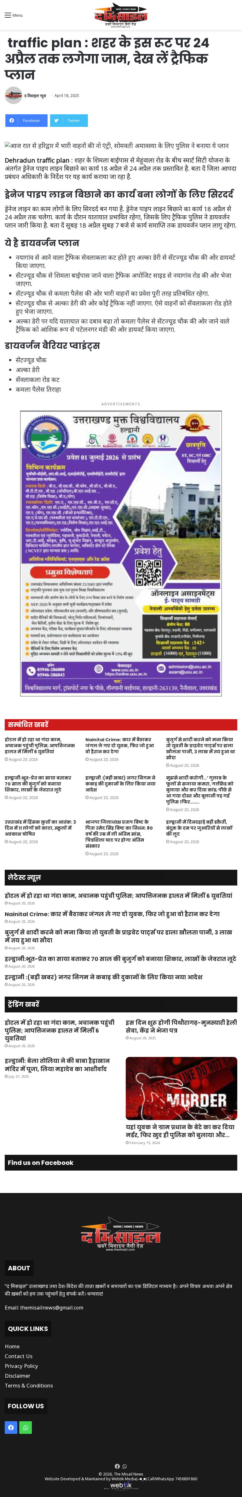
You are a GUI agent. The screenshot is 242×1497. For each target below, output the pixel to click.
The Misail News (128, 1474)
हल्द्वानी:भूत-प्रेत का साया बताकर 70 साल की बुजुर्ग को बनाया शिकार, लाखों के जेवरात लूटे (38, 784)
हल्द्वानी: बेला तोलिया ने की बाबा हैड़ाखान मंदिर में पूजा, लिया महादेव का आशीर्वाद (57, 1065)
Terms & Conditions (29, 1385)
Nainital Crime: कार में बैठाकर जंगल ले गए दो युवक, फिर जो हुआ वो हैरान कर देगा (119, 746)
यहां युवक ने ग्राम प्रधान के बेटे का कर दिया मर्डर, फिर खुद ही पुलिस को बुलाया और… (180, 1131)
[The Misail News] (121, 15)
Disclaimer (18, 1375)
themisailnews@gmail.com (51, 1307)
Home (12, 1346)
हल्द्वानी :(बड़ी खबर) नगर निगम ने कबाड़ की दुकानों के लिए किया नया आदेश (120, 784)
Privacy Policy (21, 1365)
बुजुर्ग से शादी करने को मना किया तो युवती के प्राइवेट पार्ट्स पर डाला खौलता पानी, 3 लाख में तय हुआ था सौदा (200, 749)
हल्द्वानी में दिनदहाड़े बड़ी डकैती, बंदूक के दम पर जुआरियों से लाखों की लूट (199, 828)
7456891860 (186, 1479)
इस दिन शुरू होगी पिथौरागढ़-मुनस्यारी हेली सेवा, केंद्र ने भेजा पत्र (181, 1027)
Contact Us (18, 1356)
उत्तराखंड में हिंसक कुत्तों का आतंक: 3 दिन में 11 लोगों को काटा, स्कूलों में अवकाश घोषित (40, 828)
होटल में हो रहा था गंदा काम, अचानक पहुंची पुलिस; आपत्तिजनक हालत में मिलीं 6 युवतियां (40, 746)
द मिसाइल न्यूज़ (35, 95)
